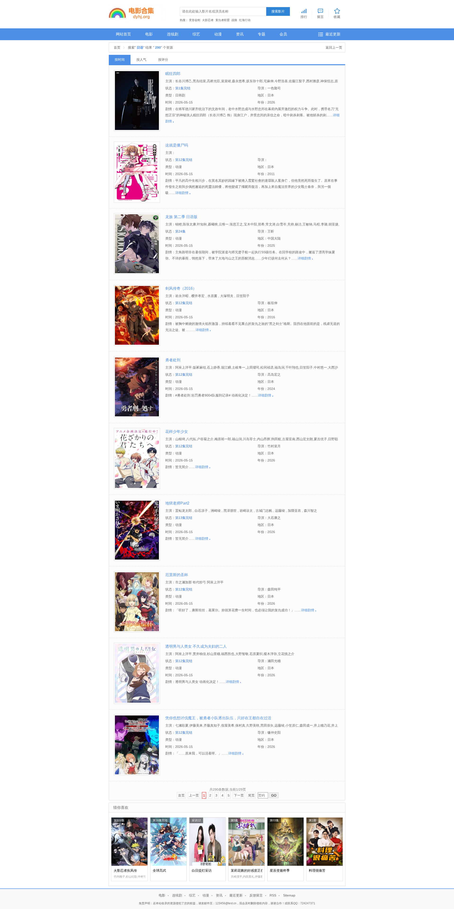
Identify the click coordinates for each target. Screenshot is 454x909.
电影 (149, 34)
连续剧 (172, 34)
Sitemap (289, 895)
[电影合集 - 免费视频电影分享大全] (137, 13)
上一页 (194, 795)
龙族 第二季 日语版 (181, 217)
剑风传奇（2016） (180, 288)
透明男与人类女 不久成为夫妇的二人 (196, 646)
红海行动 (244, 20)
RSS (273, 895)
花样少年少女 (176, 432)
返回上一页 (334, 47)
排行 (304, 16)
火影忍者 (208, 20)
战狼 (234, 20)
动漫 (218, 34)
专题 (261, 34)
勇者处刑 (172, 360)
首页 (117, 47)
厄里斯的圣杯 (176, 575)
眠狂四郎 (172, 74)
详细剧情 (181, 193)
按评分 (163, 59)
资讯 (240, 34)
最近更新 (332, 34)
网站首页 (123, 34)
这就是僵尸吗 (176, 145)
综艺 (196, 34)
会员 (283, 34)
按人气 (141, 59)
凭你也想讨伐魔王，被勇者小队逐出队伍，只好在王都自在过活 (218, 718)
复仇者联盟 (222, 20)
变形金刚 (194, 20)
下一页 (239, 795)
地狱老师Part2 (177, 503)
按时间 (120, 59)
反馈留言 (256, 895)
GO (273, 795)
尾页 (251, 795)
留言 (320, 16)
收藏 (337, 16)
